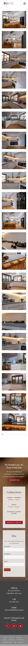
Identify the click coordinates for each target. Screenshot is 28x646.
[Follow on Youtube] (20, 626)
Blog (15, 642)
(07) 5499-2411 (14, 602)
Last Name (7, 554)
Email (6, 561)
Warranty (20, 642)
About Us (11, 637)
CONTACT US (14, 480)
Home (5, 637)
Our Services (19, 637)
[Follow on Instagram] (14, 626)
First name (7, 546)
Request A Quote (14, 522)
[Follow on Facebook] (7, 626)
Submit (7, 570)
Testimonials (20, 639)
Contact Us (11, 639)
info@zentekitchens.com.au (14, 610)
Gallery (5, 639)
